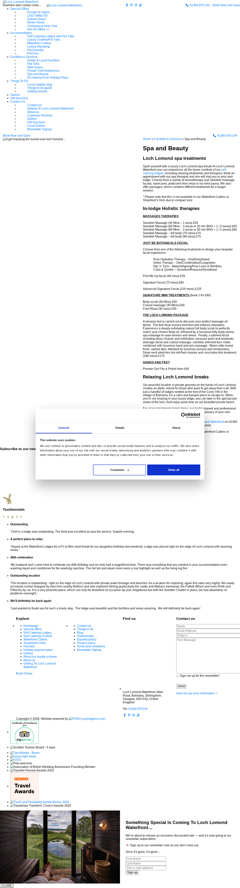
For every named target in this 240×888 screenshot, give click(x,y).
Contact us (34, 105)
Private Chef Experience (43, 70)
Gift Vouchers (19, 98)
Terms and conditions (91, 646)
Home (147, 139)
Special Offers (19, 8)
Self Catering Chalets (37, 636)
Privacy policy (86, 643)
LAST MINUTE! (37, 15)
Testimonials (85, 636)
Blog (80, 632)
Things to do (85, 629)
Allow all (173, 469)
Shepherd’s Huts (34, 643)
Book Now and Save (226, 5)
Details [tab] (120, 427)
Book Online (24, 673)
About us (33, 112)
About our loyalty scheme (40, 656)
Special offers (32, 629)
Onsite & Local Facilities (43, 60)
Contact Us (17, 101)
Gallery (15, 94)
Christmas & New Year (42, 26)
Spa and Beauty (38, 74)
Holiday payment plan (37, 649)
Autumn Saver (36, 19)
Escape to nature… (40, 12)
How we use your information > (196, 693)
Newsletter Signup (39, 129)
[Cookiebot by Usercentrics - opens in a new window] (183, 415)
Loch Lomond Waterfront (207, 421)
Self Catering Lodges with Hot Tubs (50, 36)
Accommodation (21, 32)
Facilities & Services (24, 56)
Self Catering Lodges (37, 632)
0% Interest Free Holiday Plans (47, 77)
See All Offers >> (38, 29)
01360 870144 (138, 708)
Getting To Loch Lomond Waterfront (50, 108)
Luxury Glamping (38, 46)
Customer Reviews (39, 115)
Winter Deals (35, 22)
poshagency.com (94, 718)
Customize (117, 469)
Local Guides (36, 125)
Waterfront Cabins (39, 43)
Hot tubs (28, 646)
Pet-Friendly (35, 50)
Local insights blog (39, 84)
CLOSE (7, 885)
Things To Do (19, 81)
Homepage (30, 625)
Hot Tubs (33, 63)
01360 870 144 (199, 5)
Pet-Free (33, 53)
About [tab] (176, 427)
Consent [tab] (63, 427)
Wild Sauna (35, 67)
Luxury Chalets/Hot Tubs (43, 39)
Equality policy (86, 639)
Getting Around (37, 91)
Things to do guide (39, 87)
